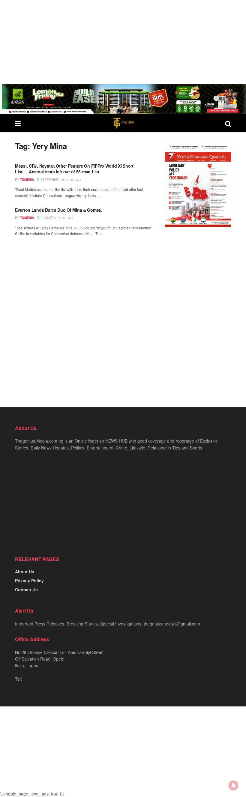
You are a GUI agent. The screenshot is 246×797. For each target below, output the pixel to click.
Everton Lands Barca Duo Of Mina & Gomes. (58, 210)
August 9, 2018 (52, 218)
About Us (24, 572)
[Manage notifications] (233, 785)
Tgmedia (27, 180)
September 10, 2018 (56, 180)
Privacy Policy (29, 581)
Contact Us (26, 590)
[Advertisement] (123, 42)
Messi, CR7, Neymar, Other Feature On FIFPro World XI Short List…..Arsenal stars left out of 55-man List (74, 169)
